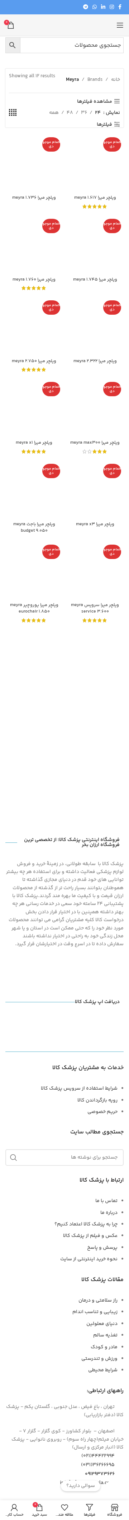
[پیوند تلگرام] (85, 7)
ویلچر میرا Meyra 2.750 (34, 361)
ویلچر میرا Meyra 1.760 (34, 279)
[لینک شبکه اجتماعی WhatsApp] (94, 7)
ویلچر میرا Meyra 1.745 (95, 279)
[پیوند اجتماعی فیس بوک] (120, 7)
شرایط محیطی (103, 1370)
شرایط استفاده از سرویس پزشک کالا (79, 1088)
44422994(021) (98, 1456)
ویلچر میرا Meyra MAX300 (95, 442)
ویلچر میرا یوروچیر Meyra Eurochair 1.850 (34, 608)
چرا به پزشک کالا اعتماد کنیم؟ (86, 1224)
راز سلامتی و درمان (98, 1300)
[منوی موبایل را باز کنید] (120, 25)
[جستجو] (13, 1157)
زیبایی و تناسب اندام (95, 1312)
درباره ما (109, 1213)
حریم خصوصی (102, 1112)
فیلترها (104, 124)
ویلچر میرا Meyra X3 (95, 524)
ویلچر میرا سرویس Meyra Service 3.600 (95, 608)
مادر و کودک (104, 1347)
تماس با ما (106, 1201)
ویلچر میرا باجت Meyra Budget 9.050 (34, 527)
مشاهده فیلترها (94, 101)
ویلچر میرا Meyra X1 (34, 442)
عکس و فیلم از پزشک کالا (90, 1236)
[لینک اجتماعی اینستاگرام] (112, 7)
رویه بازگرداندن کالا (97, 1100)
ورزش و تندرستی (99, 1359)
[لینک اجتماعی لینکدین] (103, 7)
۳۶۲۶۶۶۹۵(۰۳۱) (98, 1465)
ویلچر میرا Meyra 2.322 (95, 361)
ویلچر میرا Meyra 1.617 (95, 197)
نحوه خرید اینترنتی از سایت (89, 1259)
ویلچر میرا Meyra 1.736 (34, 197)
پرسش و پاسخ (102, 1248)
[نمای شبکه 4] (12, 113)
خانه (115, 80)
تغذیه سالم (105, 1335)
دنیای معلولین (102, 1324)
